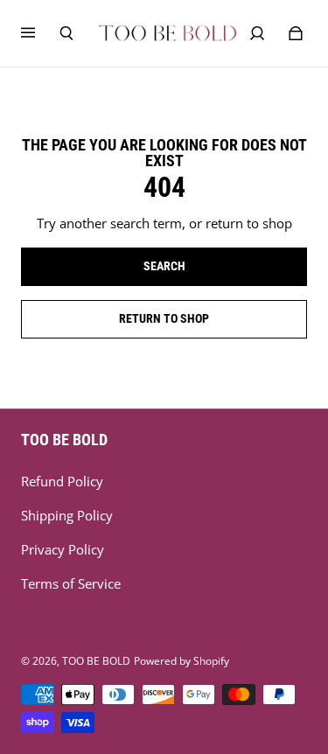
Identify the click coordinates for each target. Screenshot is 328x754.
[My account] (257, 33)
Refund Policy (62, 481)
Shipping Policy (67, 515)
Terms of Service (71, 584)
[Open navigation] (40, 33)
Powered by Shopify (181, 660)
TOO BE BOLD (96, 660)
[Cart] (295, 33)
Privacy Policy (62, 550)
